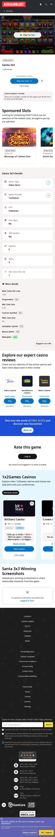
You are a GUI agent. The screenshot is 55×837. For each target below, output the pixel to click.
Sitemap (27, 706)
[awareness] (16, 805)
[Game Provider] (48, 195)
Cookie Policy (27, 671)
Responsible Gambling (27, 676)
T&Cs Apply (24, 86)
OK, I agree (46, 832)
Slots (27, 626)
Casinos (27, 616)
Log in (27, 456)
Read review (10, 396)
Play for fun (29, 35)
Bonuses (28, 631)
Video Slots (14, 185)
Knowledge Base (27, 651)
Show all (27, 430)
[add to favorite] (32, 503)
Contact (28, 696)
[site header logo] (14, 4)
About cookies (29, 832)
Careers (27, 701)
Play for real (23, 81)
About (27, 691)
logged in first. (27, 600)
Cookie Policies (26, 742)
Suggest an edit (43, 343)
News (27, 641)
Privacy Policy (27, 666)
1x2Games (14, 197)
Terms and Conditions (27, 661)
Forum (27, 636)
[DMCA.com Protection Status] (27, 814)
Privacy (14, 742)
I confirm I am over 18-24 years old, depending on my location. (28, 729)
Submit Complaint (28, 656)
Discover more (11, 492)
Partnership (27, 687)
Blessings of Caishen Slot (17, 156)
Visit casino (19, 549)
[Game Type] (48, 182)
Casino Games (27, 621)
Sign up (49, 725)
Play (10, 401)
